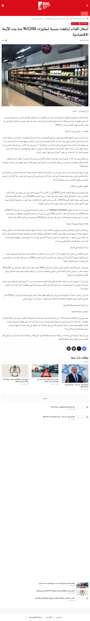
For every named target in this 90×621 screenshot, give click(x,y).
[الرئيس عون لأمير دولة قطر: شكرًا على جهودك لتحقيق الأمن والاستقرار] (82, 601)
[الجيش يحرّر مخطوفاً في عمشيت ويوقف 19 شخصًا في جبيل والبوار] (15, 370)
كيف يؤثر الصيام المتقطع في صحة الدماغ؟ (63, 407)
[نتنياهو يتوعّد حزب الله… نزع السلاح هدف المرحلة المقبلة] (75, 373)
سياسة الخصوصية (35, 617)
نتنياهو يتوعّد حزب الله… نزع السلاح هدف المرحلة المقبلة (76, 385)
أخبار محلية (75, 23)
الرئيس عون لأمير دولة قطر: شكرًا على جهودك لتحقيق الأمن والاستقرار (55, 598)
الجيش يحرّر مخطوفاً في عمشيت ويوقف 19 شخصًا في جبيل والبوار (15, 380)
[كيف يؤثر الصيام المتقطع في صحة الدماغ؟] (82, 410)
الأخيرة (45, 398)
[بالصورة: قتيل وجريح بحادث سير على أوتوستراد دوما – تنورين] (45, 370)
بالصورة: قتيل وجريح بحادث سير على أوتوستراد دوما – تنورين (47, 380)
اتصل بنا (49, 617)
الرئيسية (84, 18)
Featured (76, 18)
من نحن (59, 617)
